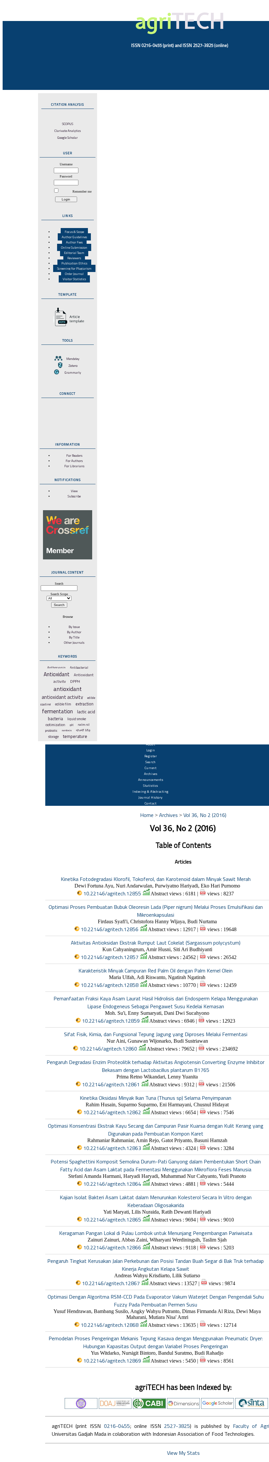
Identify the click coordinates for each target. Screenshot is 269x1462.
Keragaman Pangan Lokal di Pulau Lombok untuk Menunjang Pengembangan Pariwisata (155, 1233)
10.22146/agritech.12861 (111, 1084)
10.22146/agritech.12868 (109, 1325)
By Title (74, 637)
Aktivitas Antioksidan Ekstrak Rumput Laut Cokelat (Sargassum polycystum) (155, 943)
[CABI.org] (149, 1407)
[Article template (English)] (67, 326)
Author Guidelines (74, 237)
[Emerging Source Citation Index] (81, 1407)
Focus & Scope (74, 231)
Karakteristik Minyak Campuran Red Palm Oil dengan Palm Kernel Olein (155, 970)
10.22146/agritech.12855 (112, 893)
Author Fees (74, 242)
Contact (151, 803)
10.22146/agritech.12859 (111, 1021)
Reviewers (74, 258)
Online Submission (74, 247)
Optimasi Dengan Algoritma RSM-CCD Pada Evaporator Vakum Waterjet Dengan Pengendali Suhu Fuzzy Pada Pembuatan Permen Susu (156, 1300)
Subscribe (74, 496)
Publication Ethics (74, 263)
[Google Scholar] (217, 1407)
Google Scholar (67, 137)
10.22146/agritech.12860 (108, 1049)
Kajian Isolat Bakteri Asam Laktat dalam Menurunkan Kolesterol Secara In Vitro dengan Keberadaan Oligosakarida (156, 1201)
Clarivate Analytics (67, 130)
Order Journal (74, 273)
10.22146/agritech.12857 (109, 957)
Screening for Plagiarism (74, 268)
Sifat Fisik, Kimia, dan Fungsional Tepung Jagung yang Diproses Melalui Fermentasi (155, 1034)
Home (147, 815)
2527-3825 (177, 1426)
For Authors (74, 460)
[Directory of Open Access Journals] (115, 1407)
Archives (150, 773)
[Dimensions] (183, 1407)
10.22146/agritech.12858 (109, 985)
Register (150, 756)
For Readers (74, 455)
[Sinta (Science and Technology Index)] (251, 1407)
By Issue (74, 626)
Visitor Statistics (74, 279)
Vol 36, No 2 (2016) (204, 815)
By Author (74, 632)
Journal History (150, 797)
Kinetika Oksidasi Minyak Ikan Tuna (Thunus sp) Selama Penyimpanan (155, 1098)
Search (150, 761)
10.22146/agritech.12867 (111, 1283)
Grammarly (73, 372)
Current (151, 767)
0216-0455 (117, 1426)
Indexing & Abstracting (150, 791)
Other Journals (74, 642)
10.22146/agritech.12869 (112, 1361)
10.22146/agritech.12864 (112, 1184)
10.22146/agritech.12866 (112, 1247)
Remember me (82, 191)
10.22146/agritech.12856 (109, 929)
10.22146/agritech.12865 (112, 1219)
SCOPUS (67, 123)
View (74, 490)
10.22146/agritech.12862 (112, 1112)
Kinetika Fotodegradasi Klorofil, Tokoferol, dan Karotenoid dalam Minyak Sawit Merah (156, 879)
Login (150, 750)
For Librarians (74, 466)
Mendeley (72, 358)
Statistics (150, 785)
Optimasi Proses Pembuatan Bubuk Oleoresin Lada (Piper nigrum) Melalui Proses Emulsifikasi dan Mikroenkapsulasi (156, 911)
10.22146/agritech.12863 (112, 1148)
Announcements (150, 779)
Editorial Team (74, 252)
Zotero (73, 365)
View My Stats (183, 1453)
